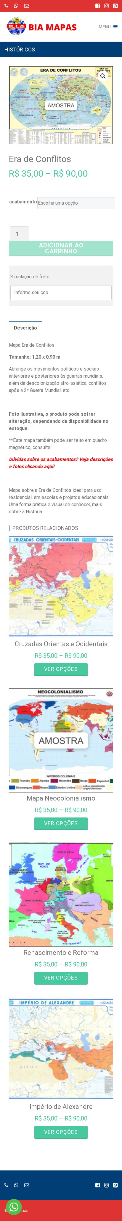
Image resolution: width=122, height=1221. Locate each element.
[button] (103, 76)
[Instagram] (106, 6)
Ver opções (61, 669)
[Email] (26, 6)
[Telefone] (6, 6)
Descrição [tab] (25, 328)
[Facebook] (97, 6)
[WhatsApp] (16, 6)
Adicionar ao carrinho (61, 248)
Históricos (19, 49)
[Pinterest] (115, 6)
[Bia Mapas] (44, 22)
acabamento (23, 202)
